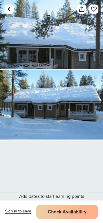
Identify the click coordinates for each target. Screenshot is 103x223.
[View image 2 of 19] (51, 105)
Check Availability (67, 212)
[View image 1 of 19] (51, 34)
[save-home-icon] (91, 9)
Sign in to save (18, 211)
